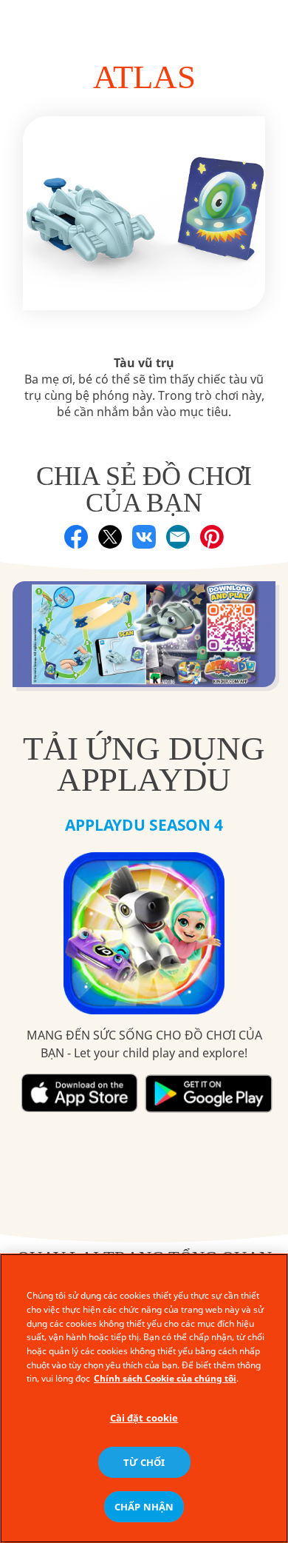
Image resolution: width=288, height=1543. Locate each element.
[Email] (178, 537)
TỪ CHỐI (144, 1462)
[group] (144, 642)
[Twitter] (110, 537)
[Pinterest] (212, 537)
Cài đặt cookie (144, 1418)
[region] (144, 1398)
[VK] (144, 537)
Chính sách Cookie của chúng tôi (165, 1378)
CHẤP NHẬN (144, 1506)
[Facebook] (76, 537)
